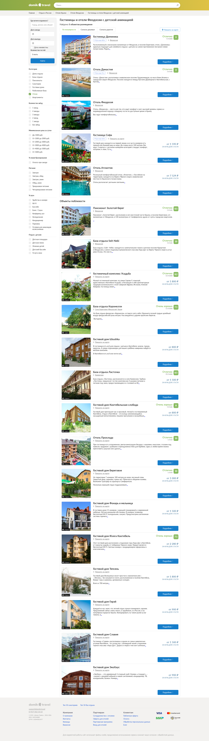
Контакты (66, 719)
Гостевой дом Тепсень (106, 568)
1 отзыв (170, 439)
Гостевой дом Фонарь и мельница (113, 503)
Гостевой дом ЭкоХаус (106, 667)
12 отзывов (169, 275)
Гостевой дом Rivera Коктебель (111, 535)
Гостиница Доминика (105, 36)
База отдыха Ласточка (106, 371)
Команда (66, 722)
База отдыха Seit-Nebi (106, 240)
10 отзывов (169, 374)
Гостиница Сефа (102, 134)
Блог (125, 725)
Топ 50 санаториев (70, 705)
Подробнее (167, 62)
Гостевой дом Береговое (107, 470)
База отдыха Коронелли (107, 306)
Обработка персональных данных (136, 722)
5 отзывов (169, 38)
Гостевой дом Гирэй (104, 601)
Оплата (126, 719)
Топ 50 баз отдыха (87, 705)
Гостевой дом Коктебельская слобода (115, 404)
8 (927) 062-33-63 (36, 712)
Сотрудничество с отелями (103, 716)
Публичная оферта (130, 716)
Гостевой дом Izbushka (106, 339)
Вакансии (66, 725)
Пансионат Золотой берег (108, 207)
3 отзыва (169, 71)
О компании (67, 716)
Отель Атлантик (103, 167)
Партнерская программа (102, 722)
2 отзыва (169, 210)
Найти (42, 61)
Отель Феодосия (103, 102)
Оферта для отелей (100, 719)
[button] (64, 49)
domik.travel (39, 704)
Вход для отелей (99, 725)
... (109, 49)
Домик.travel (39, 5)
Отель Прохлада (103, 437)
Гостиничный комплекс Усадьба (112, 273)
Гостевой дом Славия (105, 634)
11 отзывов (169, 308)
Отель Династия (103, 69)
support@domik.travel (37, 709)
